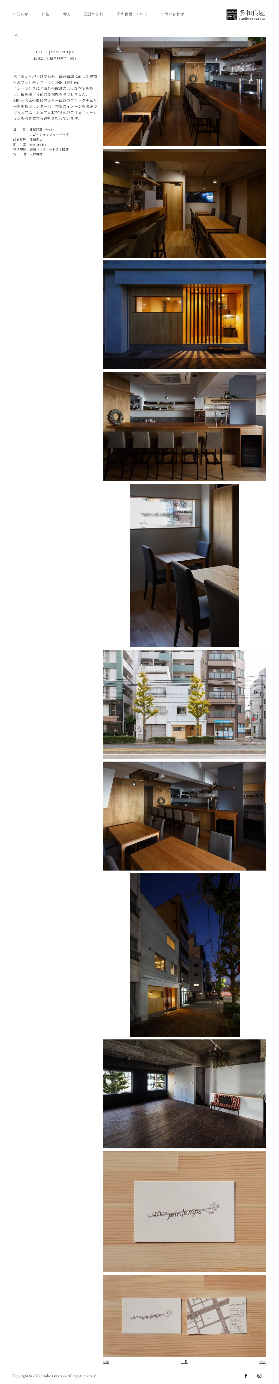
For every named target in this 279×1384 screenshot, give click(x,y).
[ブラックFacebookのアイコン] (245, 1376)
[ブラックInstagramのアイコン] (259, 1376)
